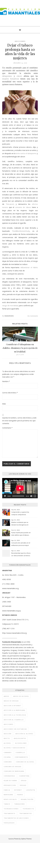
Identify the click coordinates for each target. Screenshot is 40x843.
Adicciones (20, 41)
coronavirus (9, 776)
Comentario (7, 428)
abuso (6, 696)
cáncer (19, 76)
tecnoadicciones (11, 809)
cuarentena (24, 776)
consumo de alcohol (25, 762)
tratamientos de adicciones (16, 818)
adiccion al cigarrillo (14, 720)
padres (20, 794)
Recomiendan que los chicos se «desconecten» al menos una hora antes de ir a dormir (21, 554)
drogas (23, 785)
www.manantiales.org (10, 588)
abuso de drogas (11, 701)
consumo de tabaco (23, 207)
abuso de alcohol (21, 696)
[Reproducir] (5, 496)
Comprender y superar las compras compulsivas (20, 513)
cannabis (8, 752)
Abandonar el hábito (29, 267)
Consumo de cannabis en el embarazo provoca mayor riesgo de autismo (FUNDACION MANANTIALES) (20, 544)
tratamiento (9, 813)
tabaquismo (7, 76)
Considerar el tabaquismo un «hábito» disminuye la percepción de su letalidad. (20, 348)
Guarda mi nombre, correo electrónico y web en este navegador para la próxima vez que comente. (19, 420)
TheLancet (10, 204)
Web (4, 404)
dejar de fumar (10, 780)
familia (7, 790)
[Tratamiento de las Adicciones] (20, 11)
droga (23, 780)
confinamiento (21, 757)
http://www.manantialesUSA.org (14, 633)
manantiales (9, 316)
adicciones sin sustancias (15, 729)
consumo (8, 762)
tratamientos (25, 813)
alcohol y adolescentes (14, 748)
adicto (7, 738)
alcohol (7, 743)
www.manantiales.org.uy (11, 611)
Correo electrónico (10, 392)
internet (18, 790)
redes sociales (10, 799)
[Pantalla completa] (35, 496)
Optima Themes (26, 839)
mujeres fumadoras (10, 79)
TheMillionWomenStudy (21, 231)
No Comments (32, 316)
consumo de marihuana (14, 771)
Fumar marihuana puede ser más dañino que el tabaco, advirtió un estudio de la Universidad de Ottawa (21, 534)
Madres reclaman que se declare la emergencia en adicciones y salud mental (20, 523)
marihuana (8, 794)
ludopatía (30, 790)
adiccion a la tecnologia (15, 715)
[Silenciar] (31, 496)
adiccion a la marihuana (14, 710)
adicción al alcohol (24, 733)
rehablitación (27, 799)
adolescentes (20, 738)
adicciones (8, 724)
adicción (7, 733)
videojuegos (9, 823)
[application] (20, 488)
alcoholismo (21, 743)
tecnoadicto (28, 809)
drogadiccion (10, 785)
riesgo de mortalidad (10, 305)
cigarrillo (20, 752)
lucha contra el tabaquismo (26, 153)
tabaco (7, 804)
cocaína (7, 757)
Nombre (6, 381)
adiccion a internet (12, 705)
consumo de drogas (12, 766)
